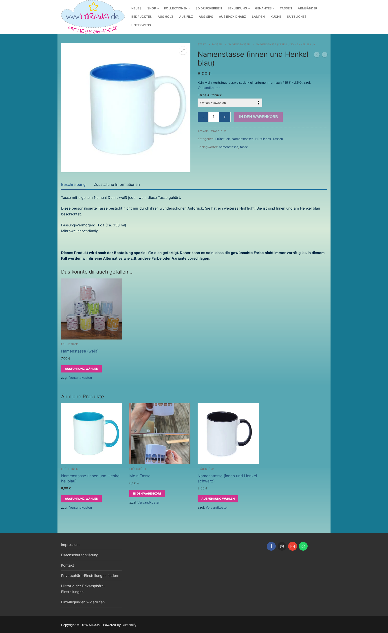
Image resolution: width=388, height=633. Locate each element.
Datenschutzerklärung (79, 555)
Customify (129, 625)
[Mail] (292, 546)
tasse (244, 147)
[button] (183, 50)
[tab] (73, 185)
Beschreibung (73, 184)
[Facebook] (271, 546)
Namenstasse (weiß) (80, 351)
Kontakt (67, 565)
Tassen (217, 44)
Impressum (70, 544)
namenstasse (228, 147)
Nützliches (263, 139)
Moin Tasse (139, 475)
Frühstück (222, 139)
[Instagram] (282, 546)
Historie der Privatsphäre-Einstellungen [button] (83, 589)
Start (202, 44)
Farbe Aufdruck (210, 95)
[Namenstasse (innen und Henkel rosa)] (324, 55)
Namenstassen (239, 44)
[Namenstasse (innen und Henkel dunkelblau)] (317, 55)
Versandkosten (209, 88)
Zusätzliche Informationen (117, 184)
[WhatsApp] (303, 546)
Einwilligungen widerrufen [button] (83, 602)
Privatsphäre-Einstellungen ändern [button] (90, 575)
